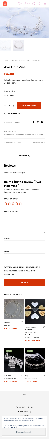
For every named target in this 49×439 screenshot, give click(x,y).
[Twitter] (39, 122)
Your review (11, 212)
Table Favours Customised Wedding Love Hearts (30, 331)
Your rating (11, 199)
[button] (20, 3)
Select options (32, 341)
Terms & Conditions (24, 407)
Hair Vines (36, 60)
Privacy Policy (24, 411)
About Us (24, 415)
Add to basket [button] (11, 329)
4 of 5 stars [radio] (16, 203)
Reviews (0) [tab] (24, 156)
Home (6, 60)
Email (7, 251)
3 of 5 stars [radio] (13, 203)
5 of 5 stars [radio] (20, 203)
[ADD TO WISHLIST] (22, 324)
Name (7, 238)
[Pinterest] (43, 122)
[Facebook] (34, 122)
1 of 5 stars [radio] (5, 203)
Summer (7, 376)
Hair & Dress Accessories (20, 60)
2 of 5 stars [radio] (9, 203)
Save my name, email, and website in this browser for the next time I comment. (22, 271)
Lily (26, 376)
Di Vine (7, 322)
